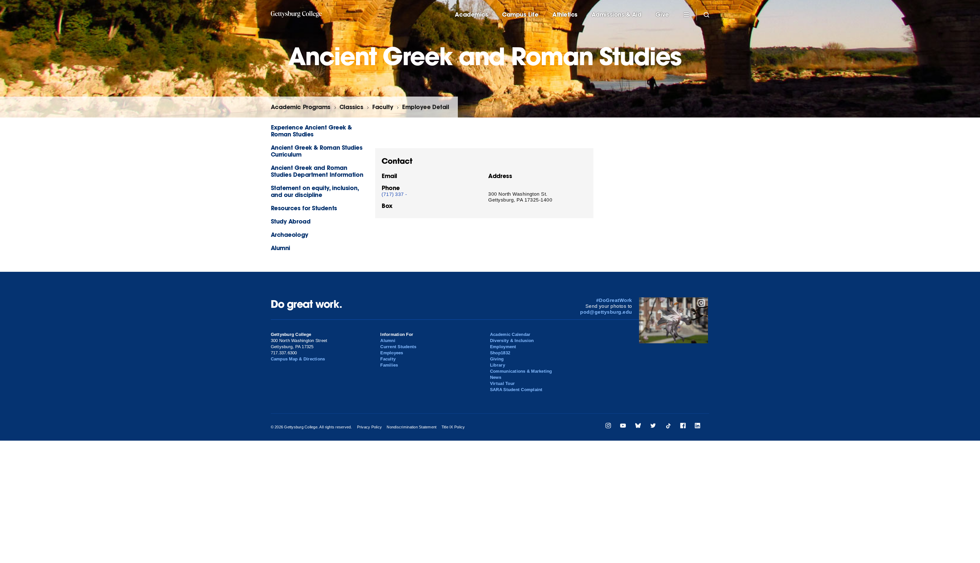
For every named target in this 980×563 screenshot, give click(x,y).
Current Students (398, 346)
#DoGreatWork (614, 300)
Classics (351, 107)
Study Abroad (291, 221)
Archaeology (289, 234)
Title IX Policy (453, 427)
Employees (391, 352)
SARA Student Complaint (516, 389)
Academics (471, 14)
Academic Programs (300, 107)
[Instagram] (608, 426)
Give (662, 14)
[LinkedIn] (697, 426)
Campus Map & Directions (298, 359)
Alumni (280, 247)
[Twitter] (653, 426)
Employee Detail (425, 107)
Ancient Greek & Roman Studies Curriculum (317, 151)
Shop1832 (500, 352)
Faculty (382, 107)
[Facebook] (683, 426)
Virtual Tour (502, 383)
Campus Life (520, 14)
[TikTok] (668, 426)
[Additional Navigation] (686, 14)
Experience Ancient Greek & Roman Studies (311, 131)
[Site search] (706, 14)
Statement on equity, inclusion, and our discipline (315, 191)
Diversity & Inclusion (512, 340)
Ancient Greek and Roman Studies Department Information (317, 171)
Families (389, 365)
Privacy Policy (369, 427)
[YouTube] (623, 426)
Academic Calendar (510, 334)
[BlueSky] (638, 426)
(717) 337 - (394, 194)
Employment (503, 346)
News (495, 377)
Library (497, 365)
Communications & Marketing (521, 371)
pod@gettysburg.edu (606, 312)
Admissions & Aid (617, 14)
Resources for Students (304, 208)
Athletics (565, 14)
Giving (497, 359)
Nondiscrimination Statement (411, 427)
